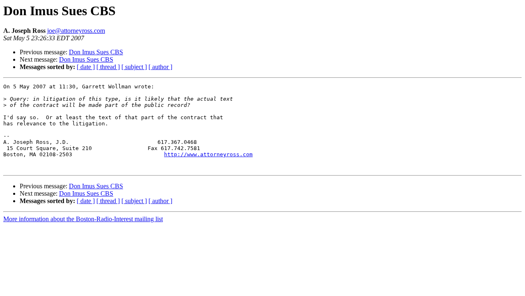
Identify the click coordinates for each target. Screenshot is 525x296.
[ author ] (160, 66)
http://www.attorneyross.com (208, 154)
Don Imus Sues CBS (96, 52)
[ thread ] (108, 66)
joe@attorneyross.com (76, 30)
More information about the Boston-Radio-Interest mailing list (83, 218)
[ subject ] (134, 66)
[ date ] (86, 66)
